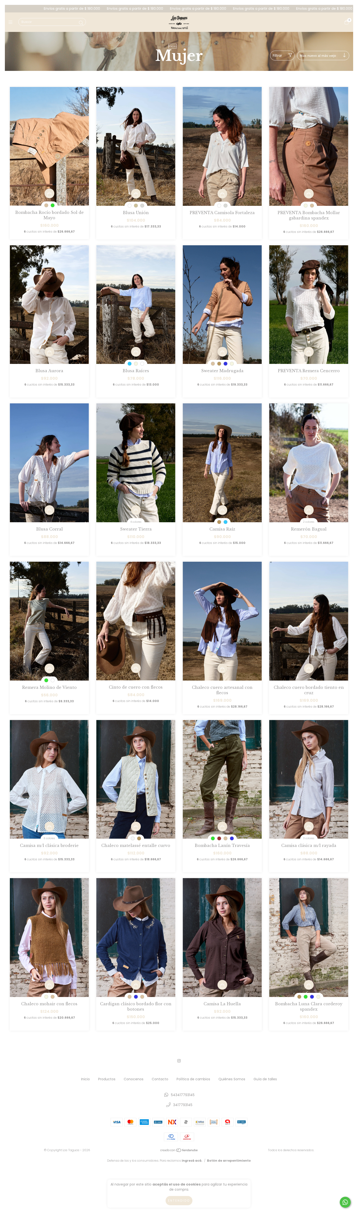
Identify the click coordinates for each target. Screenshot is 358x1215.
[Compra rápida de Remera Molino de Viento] (49, 668)
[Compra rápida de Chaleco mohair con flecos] (49, 985)
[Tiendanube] (179, 1151)
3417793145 (182, 1104)
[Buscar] (81, 23)
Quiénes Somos (231, 1079)
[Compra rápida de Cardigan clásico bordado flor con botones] (136, 985)
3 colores (308, 838)
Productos (106, 1079)
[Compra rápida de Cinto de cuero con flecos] (136, 668)
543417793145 (183, 1094)
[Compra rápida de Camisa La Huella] (222, 985)
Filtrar (277, 55)
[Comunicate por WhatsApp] (345, 1202)
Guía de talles (265, 1079)
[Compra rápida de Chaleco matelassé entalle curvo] (136, 826)
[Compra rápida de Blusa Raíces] (136, 352)
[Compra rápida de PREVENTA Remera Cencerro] (309, 352)
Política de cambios (193, 1079)
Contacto (160, 1079)
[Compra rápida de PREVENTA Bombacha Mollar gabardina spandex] (309, 194)
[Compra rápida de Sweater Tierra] (136, 510)
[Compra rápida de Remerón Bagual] (309, 510)
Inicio (172, 46)
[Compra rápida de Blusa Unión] (136, 194)
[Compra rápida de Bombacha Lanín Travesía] (222, 826)
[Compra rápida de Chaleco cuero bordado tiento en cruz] (309, 668)
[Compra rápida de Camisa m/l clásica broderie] (49, 826)
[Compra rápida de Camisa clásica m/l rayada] (309, 826)
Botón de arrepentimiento (229, 1160)
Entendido (179, 1200)
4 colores (135, 522)
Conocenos (133, 1079)
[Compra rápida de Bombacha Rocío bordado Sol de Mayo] (49, 193)
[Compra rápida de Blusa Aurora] (49, 352)
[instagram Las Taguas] (179, 1061)
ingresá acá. (192, 1160)
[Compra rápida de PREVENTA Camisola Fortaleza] (222, 194)
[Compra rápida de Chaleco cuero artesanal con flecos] (222, 668)
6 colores (49, 838)
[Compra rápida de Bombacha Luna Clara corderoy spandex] (309, 985)
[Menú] (11, 22)
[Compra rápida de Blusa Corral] (49, 510)
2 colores (308, 522)
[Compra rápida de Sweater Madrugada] (222, 352)
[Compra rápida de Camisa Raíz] (222, 510)
